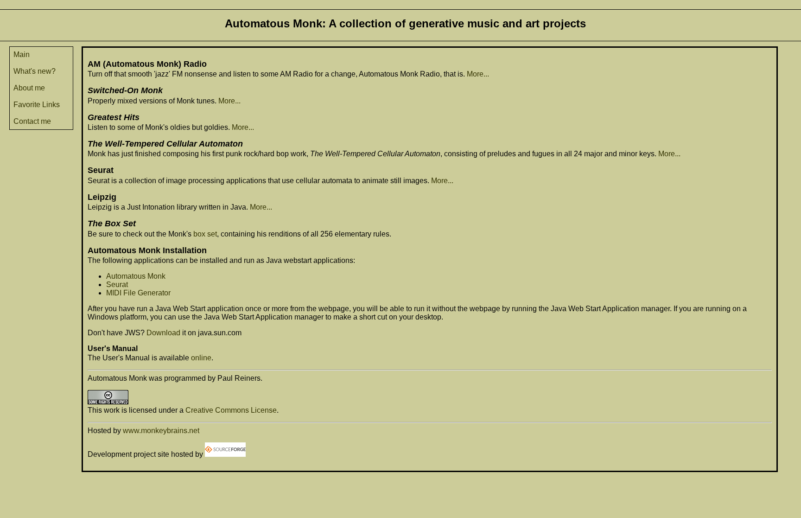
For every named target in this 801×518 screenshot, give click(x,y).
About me (29, 88)
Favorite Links (36, 105)
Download (163, 333)
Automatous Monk (135, 276)
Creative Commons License (231, 410)
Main (21, 54)
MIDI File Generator (138, 293)
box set (205, 234)
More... (478, 74)
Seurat (117, 284)
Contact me (32, 121)
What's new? (34, 71)
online (201, 358)
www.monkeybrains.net (161, 431)
